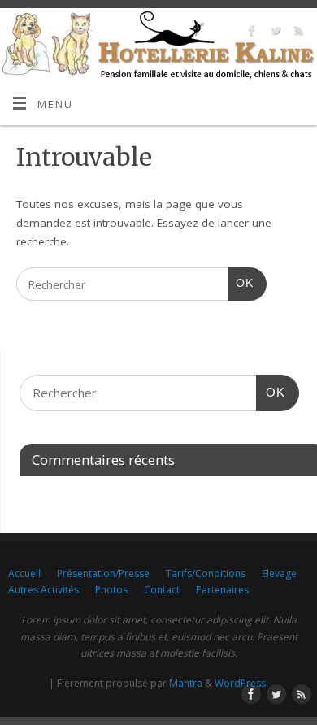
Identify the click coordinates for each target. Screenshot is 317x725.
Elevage (279, 573)
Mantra (185, 683)
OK (241, 282)
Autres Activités (43, 590)
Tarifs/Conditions (205, 573)
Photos (111, 590)
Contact (162, 590)
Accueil (24, 573)
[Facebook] (250, 33)
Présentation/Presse (103, 573)
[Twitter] (273, 33)
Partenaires (222, 590)
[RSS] (297, 33)
